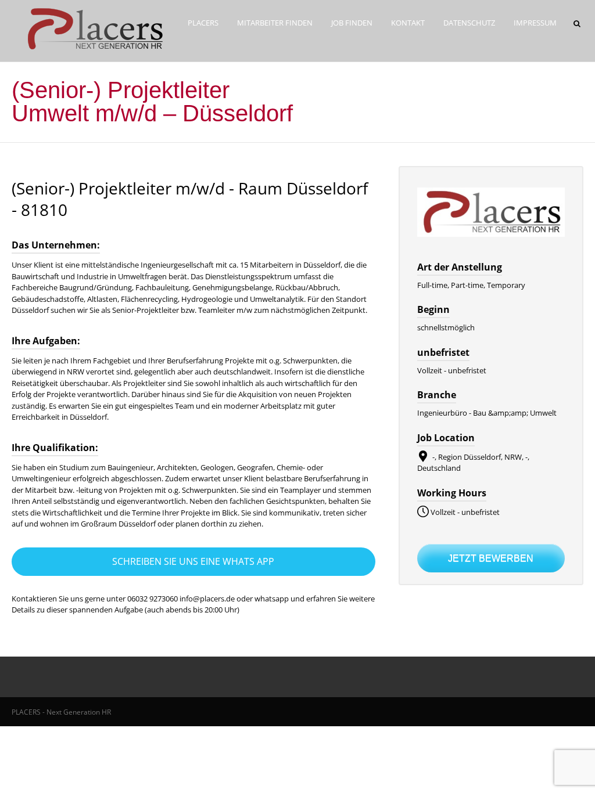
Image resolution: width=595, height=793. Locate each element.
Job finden (351, 22)
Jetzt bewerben (490, 558)
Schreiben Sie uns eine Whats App (193, 561)
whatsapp (273, 598)
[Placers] (92, 49)
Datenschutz (469, 22)
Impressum (535, 22)
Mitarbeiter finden (275, 22)
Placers (203, 22)
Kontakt (408, 22)
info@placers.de (207, 598)
